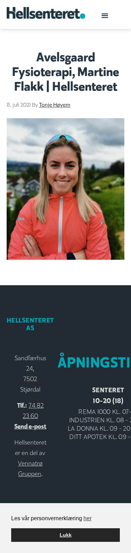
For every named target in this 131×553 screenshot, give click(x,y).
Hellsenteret (46, 14)
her (87, 518)
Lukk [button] (66, 535)
